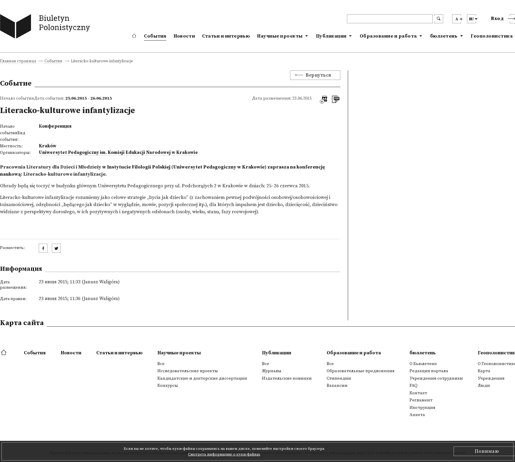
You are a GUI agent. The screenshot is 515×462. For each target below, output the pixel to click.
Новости (184, 36)
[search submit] (438, 18)
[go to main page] (46, 27)
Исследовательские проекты (187, 371)
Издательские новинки (287, 378)
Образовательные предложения (361, 371)
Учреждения (491, 378)
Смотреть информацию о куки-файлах (224, 454)
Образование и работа (388, 36)
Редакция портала (428, 371)
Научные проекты (280, 36)
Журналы (271, 371)
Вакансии (337, 385)
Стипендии (339, 378)
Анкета (417, 415)
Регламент (420, 400)
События (155, 36)
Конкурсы (167, 385)
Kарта (484, 371)
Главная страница (18, 61)
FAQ (413, 385)
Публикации (331, 36)
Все (161, 364)
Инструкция (422, 407)
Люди (484, 385)
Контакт (418, 393)
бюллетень (444, 36)
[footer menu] (4, 352)
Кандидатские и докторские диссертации (202, 378)
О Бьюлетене (423, 364)
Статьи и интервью (226, 36)
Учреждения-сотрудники (436, 378)
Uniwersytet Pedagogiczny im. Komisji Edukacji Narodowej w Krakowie (118, 152)
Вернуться (318, 75)
